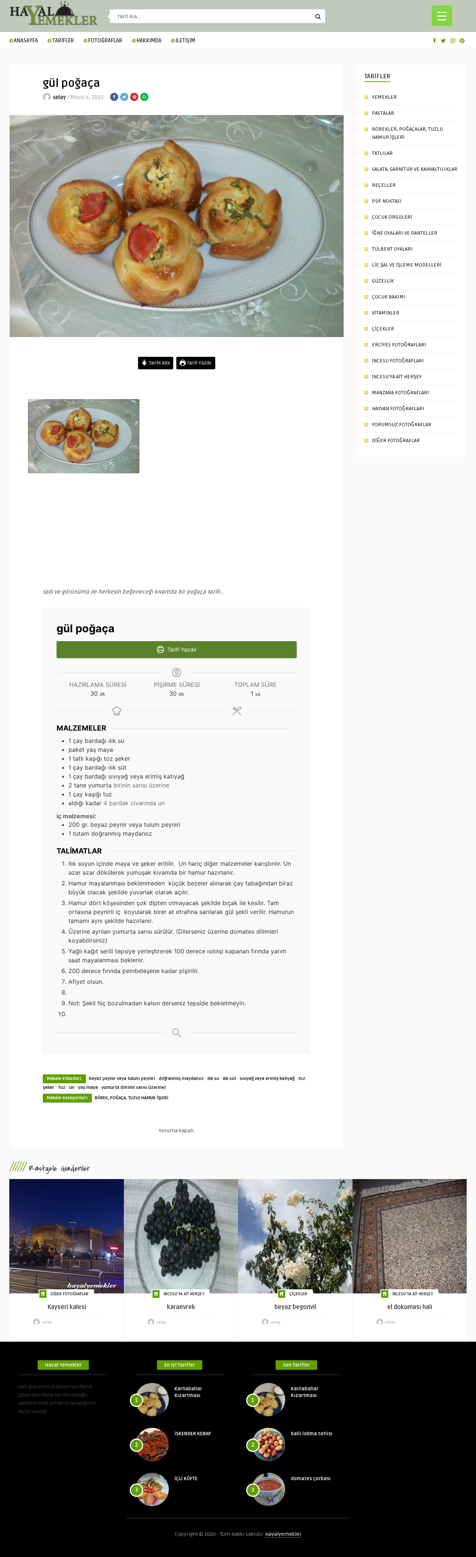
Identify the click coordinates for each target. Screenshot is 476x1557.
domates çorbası (311, 1479)
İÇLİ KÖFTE (185, 1479)
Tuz (61, 1087)
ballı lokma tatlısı (311, 1434)
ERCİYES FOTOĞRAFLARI (399, 345)
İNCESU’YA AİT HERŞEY (397, 376)
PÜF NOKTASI (387, 201)
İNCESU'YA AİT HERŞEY (184, 1294)
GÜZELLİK (383, 281)
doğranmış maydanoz (181, 1078)
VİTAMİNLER (385, 313)
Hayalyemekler (283, 1534)
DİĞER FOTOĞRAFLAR (396, 440)
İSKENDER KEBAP (192, 1434)
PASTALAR (383, 113)
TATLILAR (382, 153)
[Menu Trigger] (442, 16)
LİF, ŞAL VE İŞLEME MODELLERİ (406, 265)
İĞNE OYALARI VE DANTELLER (404, 233)
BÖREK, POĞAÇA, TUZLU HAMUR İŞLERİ (131, 1098)
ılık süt (229, 1078)
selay (59, 97)
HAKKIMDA (148, 40)
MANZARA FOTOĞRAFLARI (400, 392)
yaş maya (88, 1087)
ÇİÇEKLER (383, 329)
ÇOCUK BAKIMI (389, 297)
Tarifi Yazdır (199, 363)
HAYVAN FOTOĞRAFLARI (398, 408)
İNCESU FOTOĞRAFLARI (398, 361)
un (71, 1087)
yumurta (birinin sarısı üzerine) (134, 1087)
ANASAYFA (26, 40)
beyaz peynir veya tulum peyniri (122, 1078)
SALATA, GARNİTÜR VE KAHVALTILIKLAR (414, 169)
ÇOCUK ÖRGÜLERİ (392, 217)
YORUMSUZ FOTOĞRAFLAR (401, 424)
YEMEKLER (384, 97)
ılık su (213, 1078)
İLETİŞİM (185, 40)
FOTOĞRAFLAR (105, 40)
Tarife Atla (159, 363)
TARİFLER (63, 40)
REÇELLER (384, 185)
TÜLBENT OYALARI (392, 249)
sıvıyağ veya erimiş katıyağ (267, 1078)
